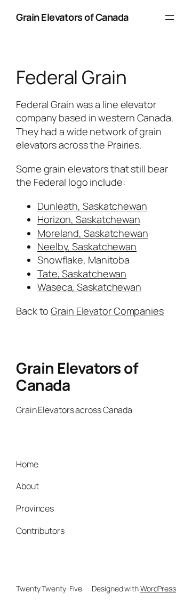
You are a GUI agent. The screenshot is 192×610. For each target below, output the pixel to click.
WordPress (158, 588)
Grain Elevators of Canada (72, 17)
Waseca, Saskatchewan (89, 287)
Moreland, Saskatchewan (92, 233)
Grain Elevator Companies (107, 310)
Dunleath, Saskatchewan (92, 206)
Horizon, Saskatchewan (88, 219)
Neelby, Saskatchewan (87, 246)
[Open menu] (169, 17)
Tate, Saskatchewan (81, 273)
